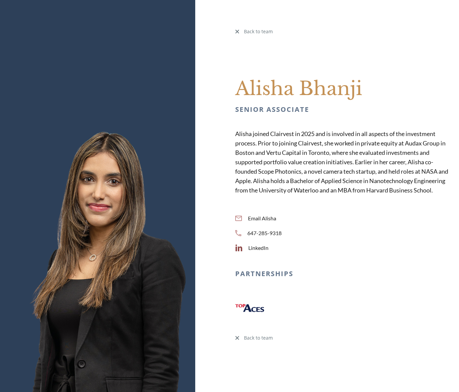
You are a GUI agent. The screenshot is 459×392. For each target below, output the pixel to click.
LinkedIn (258, 248)
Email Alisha (262, 218)
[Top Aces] (249, 307)
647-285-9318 (264, 233)
